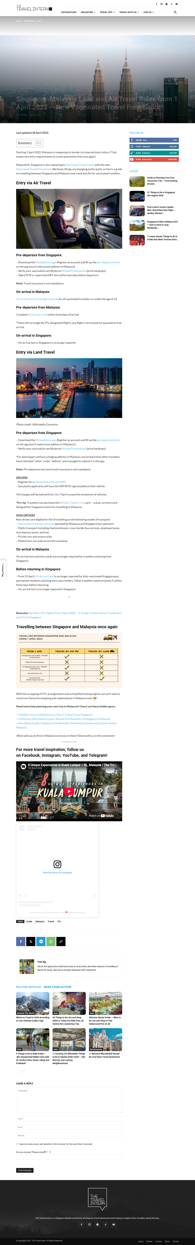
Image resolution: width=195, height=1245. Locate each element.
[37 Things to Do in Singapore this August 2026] (137, 196)
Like (175, 140)
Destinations (68, 12)
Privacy (176, 1241)
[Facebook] (156, 4)
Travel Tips (106, 12)
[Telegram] (166, 4)
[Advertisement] (69, 603)
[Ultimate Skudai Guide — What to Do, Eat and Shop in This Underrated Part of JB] (105, 1003)
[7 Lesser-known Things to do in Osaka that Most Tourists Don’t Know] (137, 240)
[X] (30, 941)
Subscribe (172, 159)
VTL (59, 921)
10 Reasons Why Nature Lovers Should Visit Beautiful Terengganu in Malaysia (64, 719)
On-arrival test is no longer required (37, 299)
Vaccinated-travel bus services (36, 523)
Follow (173, 146)
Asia (19, 91)
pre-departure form (108, 262)
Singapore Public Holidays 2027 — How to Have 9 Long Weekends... (162, 225)
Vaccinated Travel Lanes (80, 164)
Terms (167, 1241)
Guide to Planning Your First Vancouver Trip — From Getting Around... (162, 181)
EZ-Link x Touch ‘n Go (72, 502)
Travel (51, 921)
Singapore (87, 12)
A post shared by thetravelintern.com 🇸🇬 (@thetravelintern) (57, 912)
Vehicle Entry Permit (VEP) (50, 482)
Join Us (147, 12)
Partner (149, 1241)
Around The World (25, 1013)
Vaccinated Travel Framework (33, 169)
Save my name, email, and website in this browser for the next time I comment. (56, 1144)
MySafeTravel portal (74, 270)
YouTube (70, 755)
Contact (158, 1241)
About (141, 1241)
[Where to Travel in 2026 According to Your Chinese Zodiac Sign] (32, 1003)
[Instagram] (161, 4)
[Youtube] (176, 4)
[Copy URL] (61, 941)
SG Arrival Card (37, 314)
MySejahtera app (45, 262)
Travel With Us (127, 12)
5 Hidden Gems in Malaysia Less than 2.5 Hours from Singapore (55, 714)
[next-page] (23, 1070)
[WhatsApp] (50, 941)
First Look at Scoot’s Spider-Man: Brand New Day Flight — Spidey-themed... (161, 210)
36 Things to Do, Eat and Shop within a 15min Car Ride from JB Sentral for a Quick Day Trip (68, 1020)
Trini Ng (23, 115)
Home (18, 21)
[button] (175, 12)
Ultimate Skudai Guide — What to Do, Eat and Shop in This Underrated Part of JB (105, 1020)
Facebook (31, 755)
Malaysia (28, 91)
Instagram (51, 755)
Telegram (97, 755)
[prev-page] (18, 1070)
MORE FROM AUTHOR (57, 987)
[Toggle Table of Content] (36, 143)
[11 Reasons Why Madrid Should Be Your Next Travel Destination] (105, 1039)
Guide (29, 921)
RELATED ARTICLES (28, 987)
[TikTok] (171, 4)
